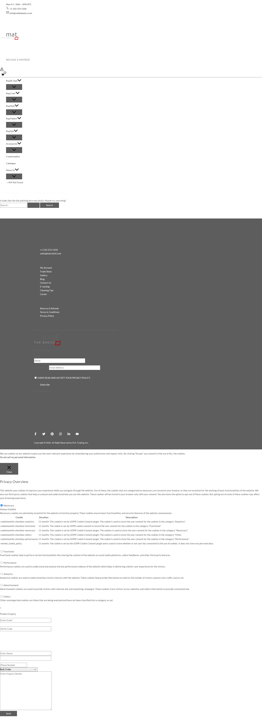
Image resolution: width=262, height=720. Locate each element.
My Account (46, 267)
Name (37, 356)
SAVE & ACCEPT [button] (8, 604)
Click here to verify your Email (15, 635)
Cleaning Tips (47, 290)
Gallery (43, 275)
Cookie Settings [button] (9, 461)
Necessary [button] (5, 501)
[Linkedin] (68, 434)
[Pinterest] (52, 434)
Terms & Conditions (49, 312)
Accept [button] (21, 461)
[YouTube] (77, 434)
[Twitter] (43, 434)
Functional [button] (5, 547)
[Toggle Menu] (14, 87)
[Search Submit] (33, 205)
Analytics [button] (4, 570)
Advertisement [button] (7, 581)
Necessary (8, 505)
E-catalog (45, 286)
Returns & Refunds (49, 308)
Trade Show (46, 271)
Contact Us (45, 282)
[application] (19, 81)
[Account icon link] (2, 69)
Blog (42, 279)
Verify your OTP (8, 641)
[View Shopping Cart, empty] (2, 74)
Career (43, 294)
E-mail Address (41, 367)
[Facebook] (35, 434)
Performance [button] (6, 559)
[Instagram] (60, 434)
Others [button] (3, 592)
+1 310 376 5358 (49, 249)
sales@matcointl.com (50, 253)
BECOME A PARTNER (18, 59)
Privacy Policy (47, 315)
